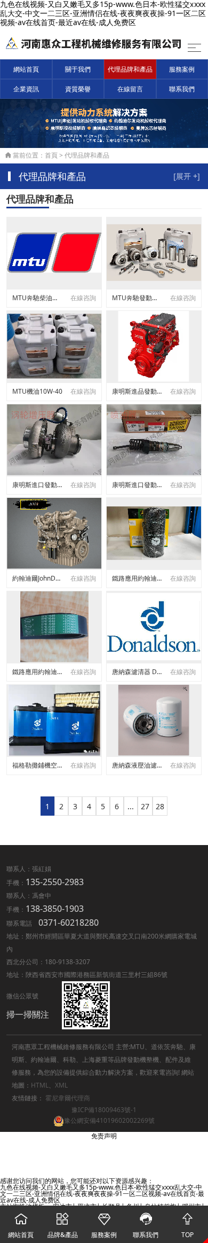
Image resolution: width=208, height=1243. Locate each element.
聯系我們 (182, 88)
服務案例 (182, 69)
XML (61, 1085)
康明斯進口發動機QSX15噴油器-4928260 (137, 484)
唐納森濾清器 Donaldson (137, 671)
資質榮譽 (78, 88)
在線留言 (130, 88)
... (130, 806)
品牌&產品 (62, 1225)
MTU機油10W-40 (37, 391)
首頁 (51, 155)
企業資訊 (26, 88)
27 (145, 806)
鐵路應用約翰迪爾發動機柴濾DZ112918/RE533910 (137, 578)
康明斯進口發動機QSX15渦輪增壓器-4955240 (37, 484)
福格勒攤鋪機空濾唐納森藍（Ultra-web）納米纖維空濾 (37, 765)
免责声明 (104, 1135)
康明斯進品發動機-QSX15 (137, 391)
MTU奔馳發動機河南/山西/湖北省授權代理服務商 (137, 297)
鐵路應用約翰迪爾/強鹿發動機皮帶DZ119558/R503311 (37, 671)
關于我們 (78, 69)
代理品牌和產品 (130, 69)
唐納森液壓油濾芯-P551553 (137, 765)
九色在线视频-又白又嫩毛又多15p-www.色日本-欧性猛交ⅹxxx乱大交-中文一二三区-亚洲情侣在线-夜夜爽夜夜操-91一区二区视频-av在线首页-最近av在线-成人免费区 (102, 1194)
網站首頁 (26, 69)
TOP (187, 1225)
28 (160, 806)
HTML (40, 1085)
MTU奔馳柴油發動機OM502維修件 (37, 297)
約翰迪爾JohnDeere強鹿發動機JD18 (37, 578)
